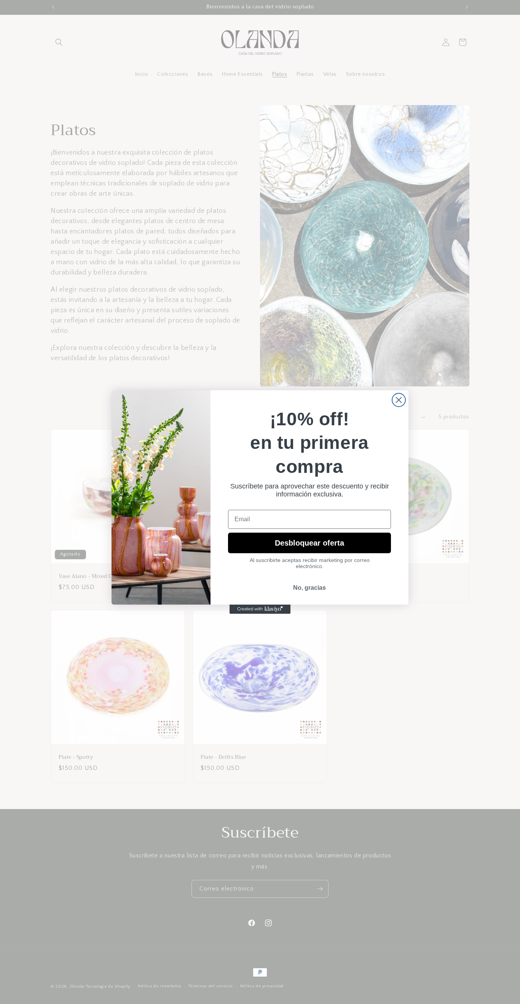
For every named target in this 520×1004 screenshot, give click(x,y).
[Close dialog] (398, 400)
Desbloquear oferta (309, 543)
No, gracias (309, 587)
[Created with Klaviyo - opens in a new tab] (260, 609)
